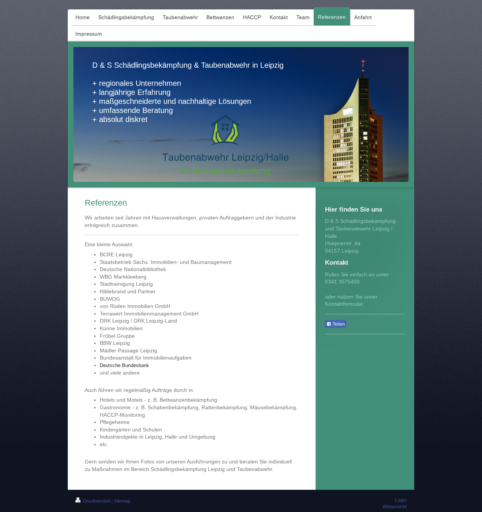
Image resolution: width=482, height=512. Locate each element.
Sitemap (122, 501)
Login (401, 500)
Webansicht (395, 506)
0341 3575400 (342, 282)
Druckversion (96, 501)
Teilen (338, 324)
